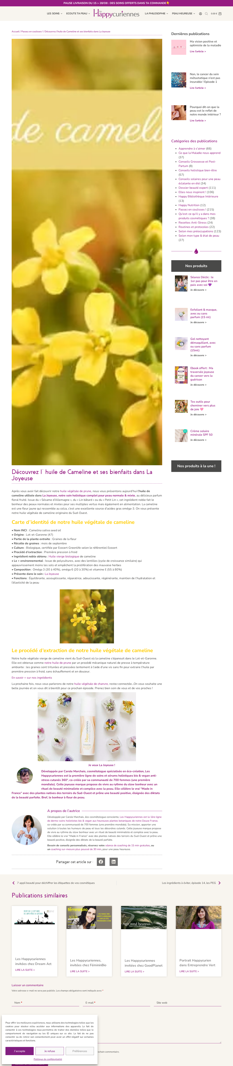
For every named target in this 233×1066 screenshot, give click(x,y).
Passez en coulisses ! (32, 31)
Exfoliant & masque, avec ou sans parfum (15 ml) (203, 313)
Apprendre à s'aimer (192, 149)
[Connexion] (200, 13)
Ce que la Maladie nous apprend (199, 153)
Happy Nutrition (189, 205)
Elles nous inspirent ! (192, 192)
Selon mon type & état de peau (199, 236)
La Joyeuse (52, 574)
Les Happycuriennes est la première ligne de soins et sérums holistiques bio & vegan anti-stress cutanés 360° (99, 775)
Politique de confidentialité (48, 1059)
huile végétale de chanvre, (91, 684)
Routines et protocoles (194, 227)
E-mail (90, 1002)
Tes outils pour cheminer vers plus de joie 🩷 (202, 405)
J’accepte (19, 1051)
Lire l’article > (198, 51)
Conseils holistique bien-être (198, 170)
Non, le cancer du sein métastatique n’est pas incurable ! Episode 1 (205, 78)
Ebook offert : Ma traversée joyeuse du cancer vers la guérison (202, 373)
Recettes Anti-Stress (193, 223)
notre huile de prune (57, 663)
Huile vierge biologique (64, 556)
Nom (18, 1002)
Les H (123, 817)
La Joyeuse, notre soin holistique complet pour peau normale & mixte (88, 496)
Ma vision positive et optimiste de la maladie (205, 43)
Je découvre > (198, 290)
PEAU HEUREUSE (182, 13)
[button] (101, 862)
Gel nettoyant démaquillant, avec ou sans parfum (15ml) (203, 344)
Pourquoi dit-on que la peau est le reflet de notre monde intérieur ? (205, 111)
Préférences (79, 1051)
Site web (162, 1002)
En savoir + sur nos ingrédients (32, 678)
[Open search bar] (206, 13)
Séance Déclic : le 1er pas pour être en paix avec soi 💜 (203, 281)
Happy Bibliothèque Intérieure (198, 197)
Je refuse (49, 1051)
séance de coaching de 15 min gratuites (127, 845)
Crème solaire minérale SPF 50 (201, 433)
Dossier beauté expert (193, 188)
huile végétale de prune (75, 491)
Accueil (15, 31)
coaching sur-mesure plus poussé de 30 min (76, 849)
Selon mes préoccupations (196, 231)
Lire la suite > (25, 970)
